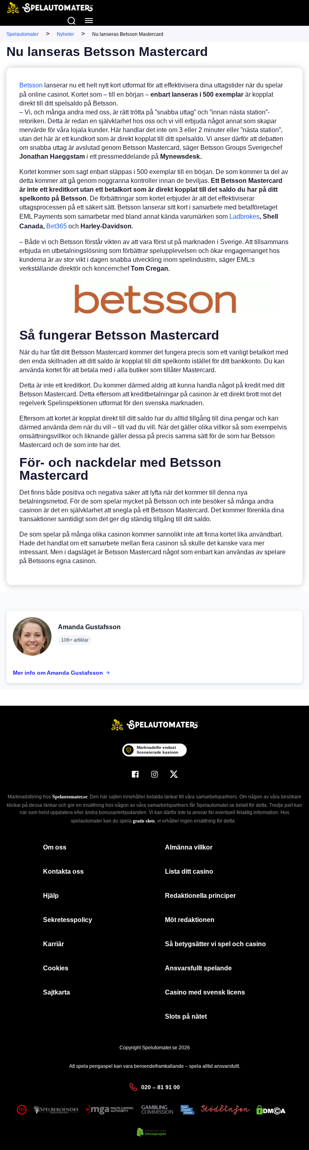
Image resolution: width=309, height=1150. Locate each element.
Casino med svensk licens (205, 992)
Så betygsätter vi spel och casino (215, 944)
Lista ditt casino (189, 871)
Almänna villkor (188, 847)
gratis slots (144, 821)
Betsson (31, 85)
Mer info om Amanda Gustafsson (58, 672)
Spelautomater (22, 34)
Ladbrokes (244, 216)
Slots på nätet (186, 1016)
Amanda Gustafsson (89, 627)
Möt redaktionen (189, 919)
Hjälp (51, 895)
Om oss (54, 847)
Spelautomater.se (69, 797)
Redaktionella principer (200, 895)
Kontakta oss (63, 871)
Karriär (53, 944)
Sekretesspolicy (67, 919)
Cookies (55, 968)
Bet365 (56, 226)
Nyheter (65, 34)
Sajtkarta (56, 992)
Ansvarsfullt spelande (198, 968)
